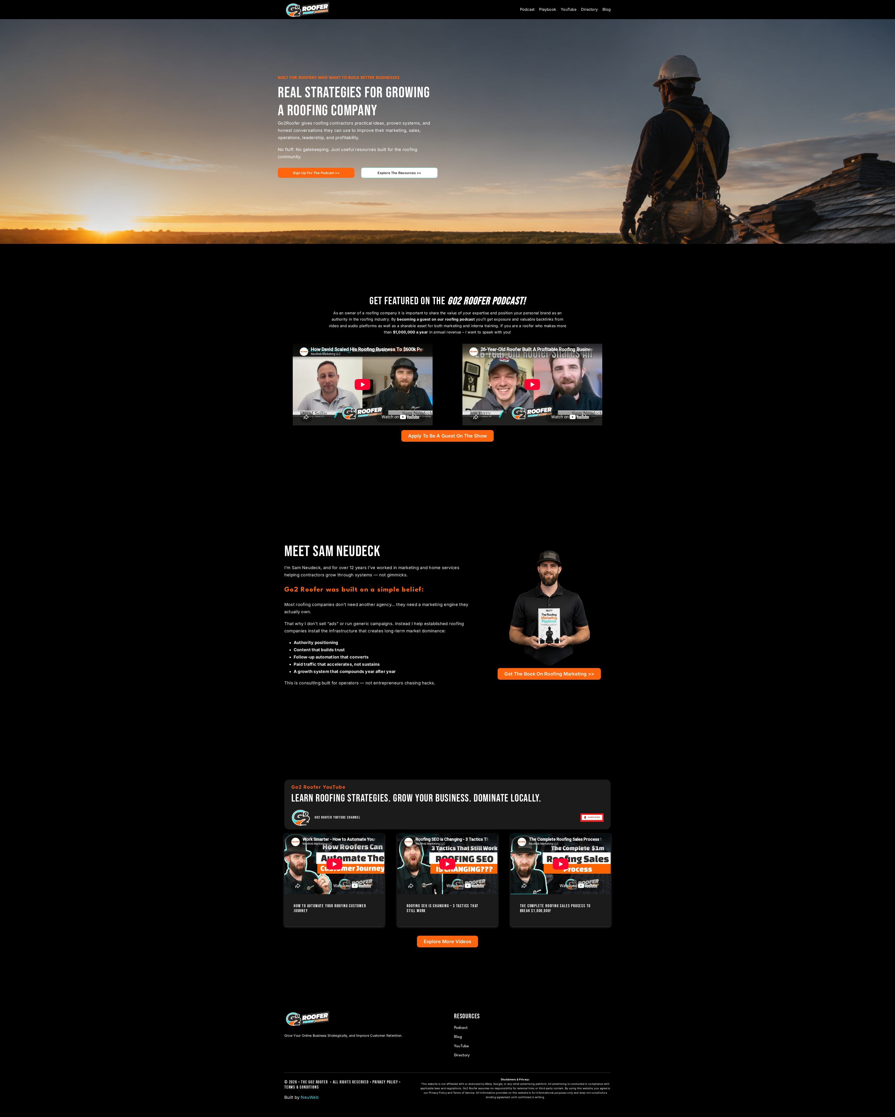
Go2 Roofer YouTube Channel (338, 817)
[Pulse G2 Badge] (300, 810)
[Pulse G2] (307, 3)
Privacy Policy (385, 1082)
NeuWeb (310, 1097)
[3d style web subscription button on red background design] (592, 815)
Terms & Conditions (301, 1087)
